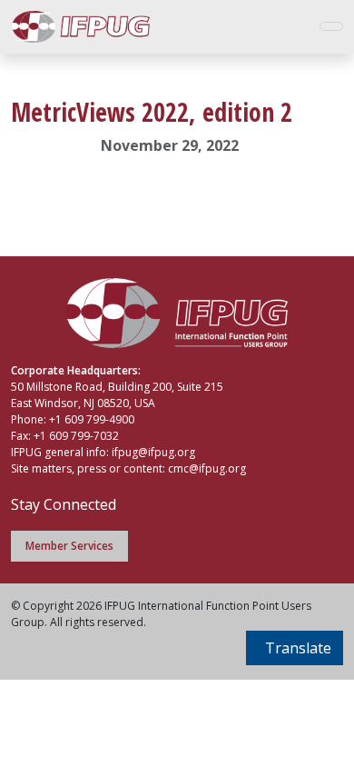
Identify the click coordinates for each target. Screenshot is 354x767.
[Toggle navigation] (331, 26)
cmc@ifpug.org (207, 468)
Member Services (69, 545)
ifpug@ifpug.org (153, 452)
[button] (294, 648)
